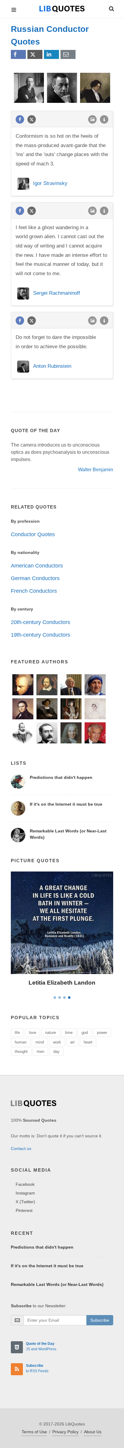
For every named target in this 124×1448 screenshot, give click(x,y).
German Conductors (35, 578)
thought (21, 1051)
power (102, 1032)
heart (88, 1042)
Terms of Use (34, 1431)
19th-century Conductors (40, 635)
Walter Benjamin (95, 469)
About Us (92, 1431)
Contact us (21, 1148)
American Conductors (37, 566)
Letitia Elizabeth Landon (62, 982)
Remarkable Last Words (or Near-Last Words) (57, 1284)
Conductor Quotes (33, 534)
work (57, 1042)
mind (40, 1042)
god (85, 1032)
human (20, 1042)
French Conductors (34, 591)
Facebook (25, 1184)
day (56, 1051)
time (69, 1032)
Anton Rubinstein (52, 366)
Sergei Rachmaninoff (56, 293)
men (40, 1051)
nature (50, 1032)
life (17, 1032)
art (72, 1042)
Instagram (25, 1193)
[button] (111, 8)
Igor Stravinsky (50, 183)
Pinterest (24, 1210)
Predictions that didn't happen (61, 777)
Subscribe (99, 1320)
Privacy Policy (65, 1431)
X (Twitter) (25, 1201)
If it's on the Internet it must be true (66, 804)
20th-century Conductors (40, 622)
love (32, 1032)
